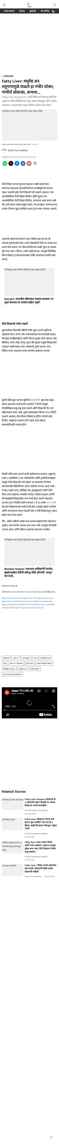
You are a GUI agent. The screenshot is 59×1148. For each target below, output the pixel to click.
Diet (4, 663)
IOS (42, 607)
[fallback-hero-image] (12, 804)
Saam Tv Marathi (16, 663)
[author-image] (4, 150)
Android (32, 607)
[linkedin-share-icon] (23, 165)
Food (35, 657)
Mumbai (28, 601)
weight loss (22, 668)
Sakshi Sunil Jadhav (18, 150)
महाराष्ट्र (22, 11)
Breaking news (42, 598)
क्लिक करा (51, 592)
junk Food (29, 663)
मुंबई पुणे (32, 11)
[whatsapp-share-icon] (4, 165)
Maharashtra (7, 601)
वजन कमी (51, 502)
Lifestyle (6, 657)
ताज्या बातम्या (9, 11)
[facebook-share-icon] (17, 165)
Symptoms (26, 657)
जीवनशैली (35, 400)
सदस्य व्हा (14, 586)
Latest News (34, 668)
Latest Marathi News (44, 663)
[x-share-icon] (10, 165)
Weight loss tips (9, 668)
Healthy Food (46, 657)
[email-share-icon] (29, 165)
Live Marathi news (37, 604)
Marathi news (13, 598)
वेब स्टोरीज (45, 11)
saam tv (16, 657)
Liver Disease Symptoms (12, 674)
